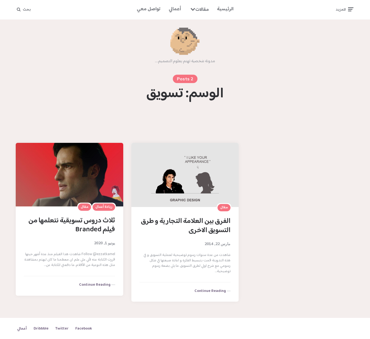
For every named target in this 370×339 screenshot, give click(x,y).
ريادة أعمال (103, 207)
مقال (84, 207)
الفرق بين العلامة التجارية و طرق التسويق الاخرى (186, 225)
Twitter (62, 328)
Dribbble (41, 328)
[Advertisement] (185, 123)
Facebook (83, 328)
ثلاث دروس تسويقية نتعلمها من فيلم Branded (71, 225)
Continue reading (95, 285)
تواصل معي (149, 9)
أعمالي (175, 9)
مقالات (202, 10)
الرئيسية (225, 9)
